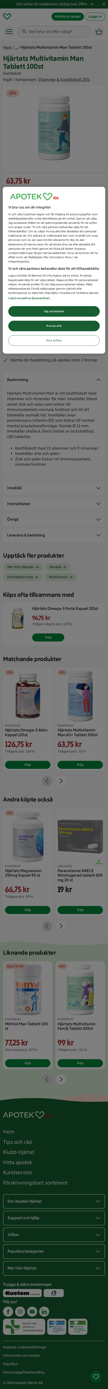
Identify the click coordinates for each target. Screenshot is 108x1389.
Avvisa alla (54, 325)
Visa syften (54, 340)
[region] (54, 270)
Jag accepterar (54, 311)
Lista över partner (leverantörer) (29, 298)
